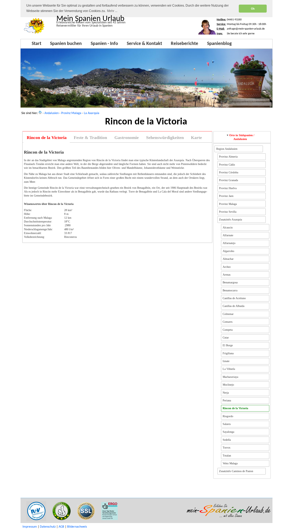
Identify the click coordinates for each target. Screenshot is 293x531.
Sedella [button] (227, 439)
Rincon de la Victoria (47, 137)
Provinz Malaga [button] (228, 203)
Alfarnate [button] (228, 235)
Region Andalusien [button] (226, 148)
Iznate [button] (226, 361)
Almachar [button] (228, 258)
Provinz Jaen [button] (226, 196)
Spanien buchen (66, 43)
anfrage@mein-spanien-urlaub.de (246, 29)
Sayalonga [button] (228, 431)
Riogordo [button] (228, 416)
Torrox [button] (226, 447)
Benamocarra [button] (230, 290)
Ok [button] (253, 8)
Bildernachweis (77, 526)
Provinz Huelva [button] (228, 188)
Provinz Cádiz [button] (227, 164)
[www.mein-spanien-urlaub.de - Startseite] (40, 113)
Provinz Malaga (71, 113)
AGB (61, 526)
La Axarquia (91, 113)
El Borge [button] (228, 345)
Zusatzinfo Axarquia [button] (230, 219)
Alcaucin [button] (228, 227)
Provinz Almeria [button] (228, 156)
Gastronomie (126, 137)
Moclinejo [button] (228, 384)
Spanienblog (219, 43)
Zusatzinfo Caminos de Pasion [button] (236, 471)
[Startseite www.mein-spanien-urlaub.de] (34, 33)
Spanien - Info (104, 43)
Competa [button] (228, 329)
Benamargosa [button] (230, 282)
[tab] (46, 138)
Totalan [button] (227, 455)
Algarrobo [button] (228, 251)
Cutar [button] (226, 337)
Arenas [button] (226, 274)
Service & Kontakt (144, 43)
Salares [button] (227, 424)
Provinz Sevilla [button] (227, 211)
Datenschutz (48, 526)
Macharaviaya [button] (230, 376)
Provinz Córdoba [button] (228, 172)
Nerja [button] (226, 392)
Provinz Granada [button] (228, 180)
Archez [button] (227, 266)
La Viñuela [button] (229, 368)
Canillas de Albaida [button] (233, 306)
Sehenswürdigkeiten (165, 137)
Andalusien (51, 113)
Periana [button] (227, 400)
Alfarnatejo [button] (229, 243)
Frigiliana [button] (228, 353)
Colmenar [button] (228, 314)
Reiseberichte (184, 43)
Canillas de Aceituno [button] (234, 298)
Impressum (30, 526)
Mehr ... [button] (112, 11)
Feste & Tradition (90, 137)
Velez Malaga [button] (230, 463)
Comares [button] (227, 321)
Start (36, 43)
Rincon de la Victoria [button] (235, 408)
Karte (196, 137)
